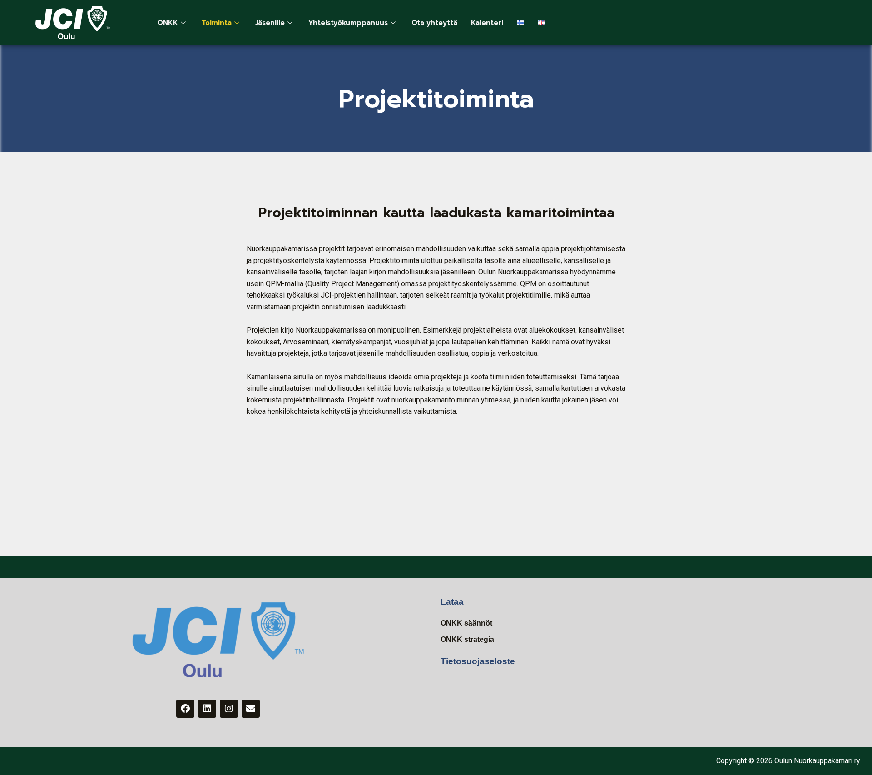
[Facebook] (185, 709)
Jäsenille (270, 23)
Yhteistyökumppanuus (348, 23)
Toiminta (217, 23)
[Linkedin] (207, 709)
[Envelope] (251, 709)
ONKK (167, 23)
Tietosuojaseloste (478, 661)
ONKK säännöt (466, 623)
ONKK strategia (467, 639)
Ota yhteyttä (434, 23)
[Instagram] (229, 709)
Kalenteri (487, 23)
